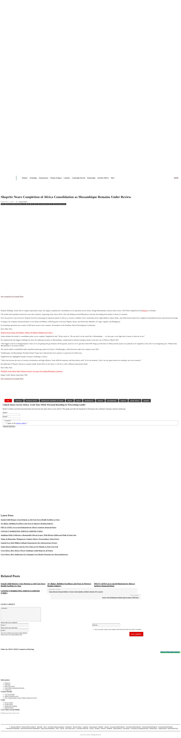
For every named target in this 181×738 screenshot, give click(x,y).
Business (3, 203)
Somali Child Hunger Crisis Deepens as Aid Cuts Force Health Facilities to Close (30, 520)
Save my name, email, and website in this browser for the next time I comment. (118, 629)
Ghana (28, 203)
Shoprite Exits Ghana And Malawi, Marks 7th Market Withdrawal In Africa (27, 333)
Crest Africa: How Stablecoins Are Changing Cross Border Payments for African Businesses (34, 554)
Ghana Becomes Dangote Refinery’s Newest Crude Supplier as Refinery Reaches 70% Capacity (76, 591)
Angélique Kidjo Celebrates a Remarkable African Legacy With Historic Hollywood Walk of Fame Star (38, 535)
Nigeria (32, 203)
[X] (24, 208)
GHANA (70, 400)
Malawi (51, 203)
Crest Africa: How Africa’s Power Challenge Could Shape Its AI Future (27, 551)
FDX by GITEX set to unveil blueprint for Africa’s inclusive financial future (28, 527)
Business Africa (9, 203)
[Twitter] (52, 716)
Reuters (144, 311)
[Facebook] (17, 208)
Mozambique (56, 203)
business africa (31, 400)
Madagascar (46, 203)
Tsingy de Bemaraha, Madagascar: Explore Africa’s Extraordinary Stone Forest (30, 539)
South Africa (63, 203)
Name (5, 412)
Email (5, 417)
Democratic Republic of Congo (20, 203)
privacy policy (21, 423)
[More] (31, 393)
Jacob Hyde (23, 201)
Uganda (40, 203)
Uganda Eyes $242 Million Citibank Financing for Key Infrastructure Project (29, 543)
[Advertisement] (90, 225)
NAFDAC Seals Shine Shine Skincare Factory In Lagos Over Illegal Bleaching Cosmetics (32, 371)
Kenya (36, 203)
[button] (176, 178)
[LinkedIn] (77, 716)
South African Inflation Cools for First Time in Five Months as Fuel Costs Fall (29, 547)
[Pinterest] (31, 208)
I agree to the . (17, 423)
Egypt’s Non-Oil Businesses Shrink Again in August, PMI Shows (120, 597)
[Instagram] (2, 716)
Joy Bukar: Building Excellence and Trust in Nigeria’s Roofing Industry (27, 524)
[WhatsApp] (37, 208)
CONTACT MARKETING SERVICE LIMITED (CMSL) (22, 531)
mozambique (112, 400)
